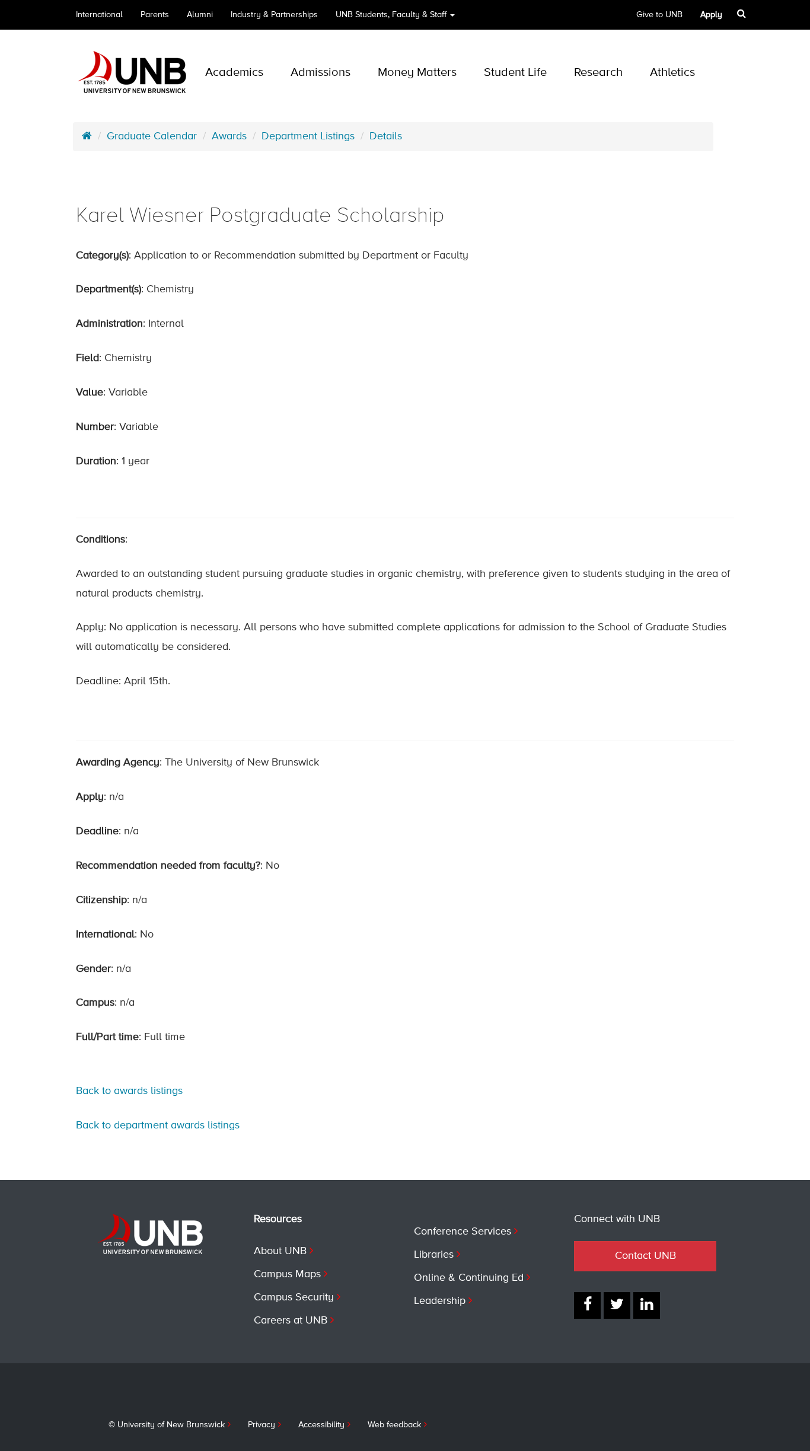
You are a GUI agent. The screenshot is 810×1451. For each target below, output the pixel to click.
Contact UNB (645, 1256)
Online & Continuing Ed (469, 1278)
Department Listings (308, 136)
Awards (229, 136)
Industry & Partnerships (274, 15)
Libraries (434, 1254)
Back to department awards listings (158, 1125)
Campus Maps (287, 1274)
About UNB (280, 1251)
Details (385, 136)
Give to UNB (659, 15)
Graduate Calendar (152, 136)
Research (598, 72)
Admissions (320, 72)
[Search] (741, 13)
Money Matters (417, 72)
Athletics (672, 72)
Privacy (261, 1425)
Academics (234, 72)
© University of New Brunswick (167, 1425)
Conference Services (462, 1231)
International (99, 15)
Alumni (200, 15)
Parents (155, 15)
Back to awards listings (129, 1091)
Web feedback (394, 1425)
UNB (391, 15)
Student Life (515, 72)
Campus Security (294, 1297)
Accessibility (321, 1425)
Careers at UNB (290, 1320)
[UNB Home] (87, 136)
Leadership (439, 1301)
